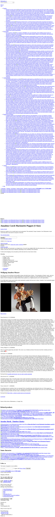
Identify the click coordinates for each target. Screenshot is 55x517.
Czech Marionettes (50, 455)
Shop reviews (3, 313)
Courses (5, 165)
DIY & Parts (6, 31)
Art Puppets (13, 188)
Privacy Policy (23, 468)
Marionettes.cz (4, 1)
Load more (3, 396)
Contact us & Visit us (7, 490)
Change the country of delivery (16, 244)
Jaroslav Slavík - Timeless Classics (24, 188)
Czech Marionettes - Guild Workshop (43, 413)
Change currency (8, 238)
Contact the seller (4, 247)
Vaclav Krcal (35, 411)
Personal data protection (8, 496)
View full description (5, 234)
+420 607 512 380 (7, 480)
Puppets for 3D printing (8, 114)
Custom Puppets (6, 77)
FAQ (4, 492)
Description (5, 268)
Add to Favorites (4, 243)
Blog (4, 491)
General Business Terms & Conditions (11, 495)
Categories (3, 188)
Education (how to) (7, 494)
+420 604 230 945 (7, 482)
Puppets (5, 8)
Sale (4, 186)
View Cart (9, 241)
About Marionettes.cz (7, 489)
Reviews (5, 269)
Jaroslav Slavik (4, 229)
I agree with (20, 468)
